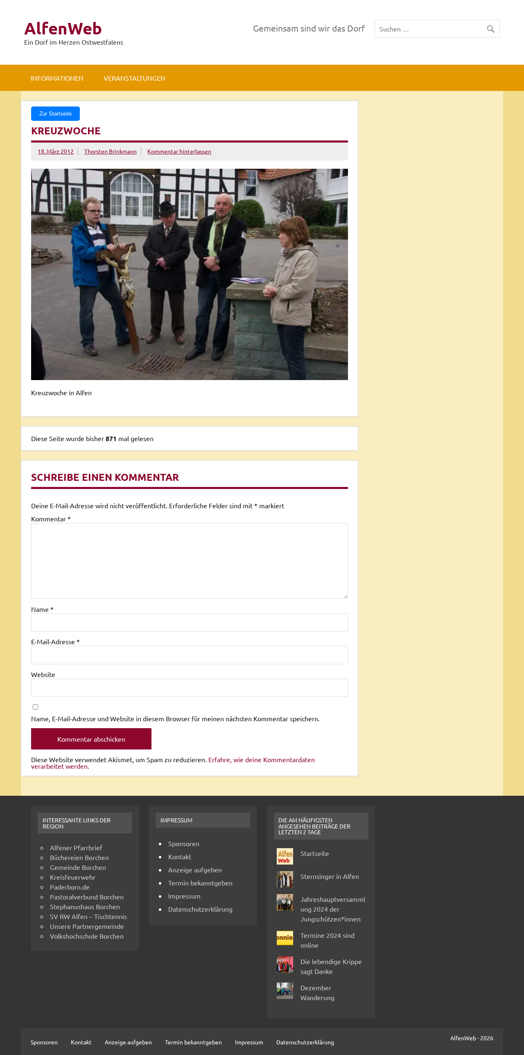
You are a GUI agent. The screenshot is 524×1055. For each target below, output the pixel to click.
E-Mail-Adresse (55, 641)
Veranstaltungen (134, 78)
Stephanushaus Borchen (85, 906)
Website (43, 674)
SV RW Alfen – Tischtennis (88, 916)
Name (42, 609)
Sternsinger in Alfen (329, 876)
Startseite (314, 853)
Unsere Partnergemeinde (87, 926)
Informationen (57, 78)
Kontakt (179, 856)
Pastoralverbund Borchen (87, 896)
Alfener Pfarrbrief (76, 847)
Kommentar (51, 518)
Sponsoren (183, 843)
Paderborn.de (70, 887)
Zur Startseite (55, 114)
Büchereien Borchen (79, 857)
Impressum (184, 896)
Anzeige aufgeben (195, 869)
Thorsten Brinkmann (110, 151)
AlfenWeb (63, 27)
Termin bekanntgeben (200, 882)
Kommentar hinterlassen (179, 151)
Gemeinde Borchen (78, 867)
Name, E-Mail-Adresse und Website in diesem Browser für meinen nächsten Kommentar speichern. (175, 718)
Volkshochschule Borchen (87, 936)
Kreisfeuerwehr (72, 877)
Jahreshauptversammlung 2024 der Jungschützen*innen (332, 909)
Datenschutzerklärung (200, 909)
